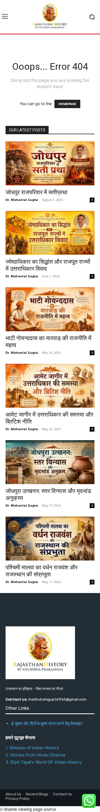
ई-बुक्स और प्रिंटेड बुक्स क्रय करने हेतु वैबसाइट (46, 723)
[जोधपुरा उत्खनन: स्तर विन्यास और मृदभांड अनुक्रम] (50, 462)
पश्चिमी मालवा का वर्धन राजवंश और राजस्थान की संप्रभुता (42, 571)
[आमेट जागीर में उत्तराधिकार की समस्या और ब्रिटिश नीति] (50, 386)
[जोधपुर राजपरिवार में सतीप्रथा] (50, 163)
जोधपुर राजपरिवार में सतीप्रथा (37, 192)
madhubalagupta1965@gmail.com (57, 699)
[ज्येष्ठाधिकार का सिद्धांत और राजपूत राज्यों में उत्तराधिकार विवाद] (50, 233)
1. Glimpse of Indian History (32, 747)
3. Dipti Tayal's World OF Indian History (44, 762)
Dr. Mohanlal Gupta (22, 200)
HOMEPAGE (67, 104)
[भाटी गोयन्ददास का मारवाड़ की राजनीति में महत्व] (50, 309)
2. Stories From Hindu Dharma (35, 755)
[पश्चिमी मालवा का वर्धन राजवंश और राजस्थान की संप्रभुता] (50, 539)
